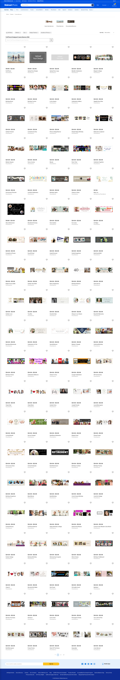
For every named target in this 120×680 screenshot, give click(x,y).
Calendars (77, 9)
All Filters (10, 32)
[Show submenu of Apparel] (66, 10)
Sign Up (51, 663)
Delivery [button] (17, 32)
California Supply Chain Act (52, 674)
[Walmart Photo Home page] (11, 5)
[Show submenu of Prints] (18, 10)
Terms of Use (109, 672)
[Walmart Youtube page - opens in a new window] (91, 663)
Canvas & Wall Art (39, 9)
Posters (32, 9)
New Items (6, 9)
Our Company (33, 672)
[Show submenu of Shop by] (93, 10)
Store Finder (18, 0)
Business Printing (84, 9)
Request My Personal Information (86, 674)
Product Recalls (72, 672)
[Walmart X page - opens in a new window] (85, 663)
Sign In (114, 0)
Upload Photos (40, 0)
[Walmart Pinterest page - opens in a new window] (88, 663)
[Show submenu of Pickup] (14, 10)
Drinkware (70, 9)
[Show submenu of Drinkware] (72, 10)
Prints (17, 9)
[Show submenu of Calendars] (79, 10)
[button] (16, 47)
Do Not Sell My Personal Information (68, 674)
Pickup (11, 9)
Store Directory (19, 672)
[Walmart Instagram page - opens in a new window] (94, 663)
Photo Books (53, 9)
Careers (26, 672)
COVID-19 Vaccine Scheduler (60, 672)
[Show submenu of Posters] (34, 10)
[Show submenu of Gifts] (60, 10)
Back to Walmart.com (8, 0)
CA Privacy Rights (40, 674)
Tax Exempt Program (88, 672)
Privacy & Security (30, 674)
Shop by (91, 9)
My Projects (24, 0)
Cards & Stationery (24, 9)
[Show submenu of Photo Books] (56, 10)
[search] (51, 40)
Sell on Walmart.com (43, 672)
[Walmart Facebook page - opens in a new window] (82, 663)
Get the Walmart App (99, 672)
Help (98, 5)
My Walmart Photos (32, 0)
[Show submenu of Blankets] (49, 10)
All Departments (10, 672)
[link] (49, 23)
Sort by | (102, 32)
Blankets (46, 9)
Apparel (64, 9)
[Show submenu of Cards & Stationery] (28, 10)
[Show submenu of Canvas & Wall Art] (43, 10)
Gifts (59, 9)
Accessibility (80, 672)
